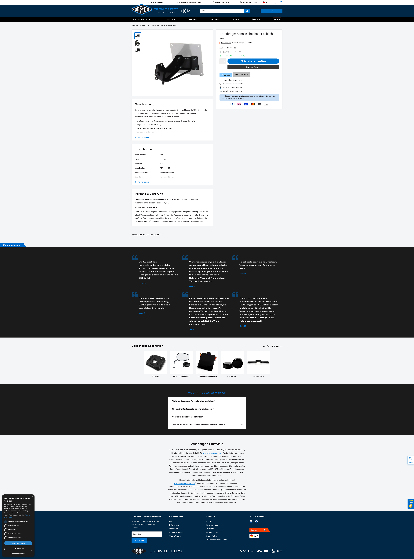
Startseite (135, 25)
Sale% (277, 19)
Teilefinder (170, 19)
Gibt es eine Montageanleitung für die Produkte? (193, 409)
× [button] (32, 497)
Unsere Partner (211, 536)
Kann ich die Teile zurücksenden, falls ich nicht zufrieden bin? (199, 424)
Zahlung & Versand (176, 532)
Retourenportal (212, 532)
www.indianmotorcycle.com (184, 483)
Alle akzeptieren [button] (18, 543)
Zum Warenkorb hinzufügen (255, 61)
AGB (170, 521)
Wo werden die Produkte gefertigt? (187, 416)
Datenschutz (174, 525)
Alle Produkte (144, 25)
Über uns (256, 19)
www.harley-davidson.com (212, 453)
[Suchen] (247, 11)
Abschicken (139, 540)
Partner (236, 19)
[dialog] (18, 525)
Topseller (214, 19)
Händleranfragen (212, 525)
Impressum (173, 529)
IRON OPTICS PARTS (141, 19)
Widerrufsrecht (175, 536)
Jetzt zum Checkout (253, 67)
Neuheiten (192, 19)
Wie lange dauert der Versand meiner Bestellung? (194, 401)
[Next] (210, 63)
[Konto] (275, 2)
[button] (18, 553)
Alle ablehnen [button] (18, 549)
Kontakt (209, 521)
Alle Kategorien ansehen (273, 346)
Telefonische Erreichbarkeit (216, 540)
